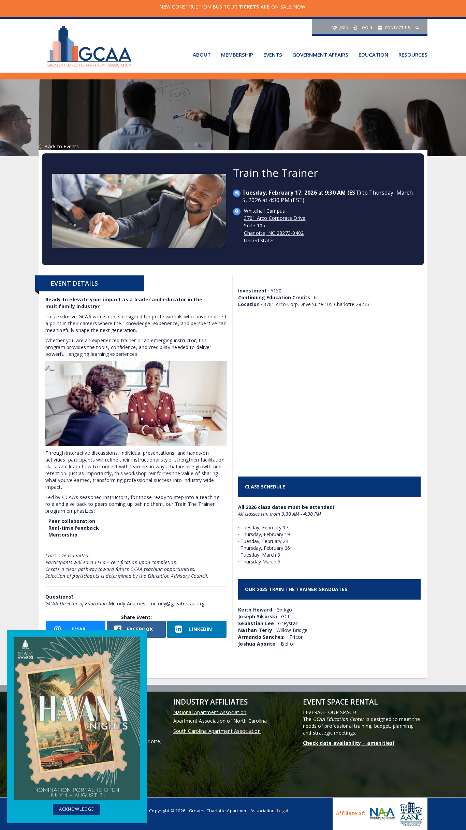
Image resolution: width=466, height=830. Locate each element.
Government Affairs (320, 54)
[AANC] (410, 814)
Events (272, 54)
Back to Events (61, 146)
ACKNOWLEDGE (76, 809)
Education (373, 54)
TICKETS (249, 6)
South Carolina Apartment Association (217, 731)
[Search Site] (418, 27)
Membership (237, 54)
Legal (282, 811)
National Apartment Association (210, 712)
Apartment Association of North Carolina (220, 721)
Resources (412, 54)
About (202, 54)
